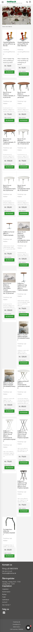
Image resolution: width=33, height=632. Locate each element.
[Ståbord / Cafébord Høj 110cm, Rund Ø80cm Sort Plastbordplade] (24, 474)
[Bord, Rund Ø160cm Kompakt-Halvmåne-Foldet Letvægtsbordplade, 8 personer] (24, 224)
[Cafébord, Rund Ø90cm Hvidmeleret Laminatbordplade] (24, 374)
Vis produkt (9, 72)
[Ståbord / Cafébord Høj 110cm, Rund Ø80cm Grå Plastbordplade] (24, 423)
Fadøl (4, 597)
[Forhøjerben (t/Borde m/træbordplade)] (9, 522)
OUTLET (4, 602)
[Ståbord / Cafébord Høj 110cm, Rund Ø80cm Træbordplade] (24, 276)
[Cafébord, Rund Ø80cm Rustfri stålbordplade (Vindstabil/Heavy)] (9, 374)
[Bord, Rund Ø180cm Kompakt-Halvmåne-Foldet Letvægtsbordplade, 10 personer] (9, 276)
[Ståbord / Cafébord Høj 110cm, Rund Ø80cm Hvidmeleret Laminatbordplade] (9, 423)
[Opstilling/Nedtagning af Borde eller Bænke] (24, 35)
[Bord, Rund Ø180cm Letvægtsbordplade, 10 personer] (24, 178)
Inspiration (5, 589)
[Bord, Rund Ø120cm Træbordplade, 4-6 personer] (9, 85)
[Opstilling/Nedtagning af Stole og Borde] (9, 35)
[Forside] (11, 2)
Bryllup (4, 594)
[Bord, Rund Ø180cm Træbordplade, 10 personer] (9, 131)
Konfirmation (6, 592)
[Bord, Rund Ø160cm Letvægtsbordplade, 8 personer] (9, 178)
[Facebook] (4, 612)
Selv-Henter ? (6, 605)
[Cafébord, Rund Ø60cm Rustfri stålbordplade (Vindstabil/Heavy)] (24, 325)
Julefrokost (5, 599)
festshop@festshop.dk (9, 573)
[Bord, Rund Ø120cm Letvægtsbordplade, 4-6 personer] (24, 131)
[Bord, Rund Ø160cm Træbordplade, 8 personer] (24, 85)
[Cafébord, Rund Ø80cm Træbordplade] (9, 224)
